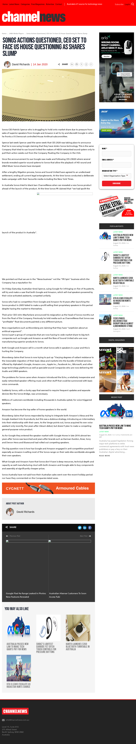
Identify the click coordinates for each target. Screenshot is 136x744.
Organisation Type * (109, 171)
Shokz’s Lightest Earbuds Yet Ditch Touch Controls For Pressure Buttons (122, 259)
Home (5, 4)
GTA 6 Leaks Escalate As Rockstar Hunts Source (123, 301)
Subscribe (117, 183)
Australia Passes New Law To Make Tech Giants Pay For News (123, 238)
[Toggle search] (132, 4)
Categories (25, 4)
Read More (104, 456)
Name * (104, 148)
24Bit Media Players (16, 33)
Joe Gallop (116, 435)
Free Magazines (38, 4)
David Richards (25, 511)
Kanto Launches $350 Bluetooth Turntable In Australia (123, 280)
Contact (58, 4)
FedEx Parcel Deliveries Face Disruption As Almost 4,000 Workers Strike (123, 322)
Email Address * (108, 160)
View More (104, 348)
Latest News (14, 4)
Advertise (50, 4)
